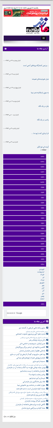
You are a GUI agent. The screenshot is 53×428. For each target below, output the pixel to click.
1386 (42, 254)
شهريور (41, 282)
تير (43, 277)
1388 (42, 243)
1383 (42, 304)
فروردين (41, 269)
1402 (42, 171)
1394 (42, 213)
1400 (42, 182)
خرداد (42, 274)
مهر (43, 285)
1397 (42, 197)
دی (43, 293)
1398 (42, 192)
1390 (42, 233)
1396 (42, 202)
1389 (42, 238)
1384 (42, 264)
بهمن (42, 296)
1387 (42, 248)
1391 (42, 228)
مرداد (42, 280)
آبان (43, 288)
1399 (42, 187)
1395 (42, 207)
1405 (42, 156)
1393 (42, 218)
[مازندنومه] (37, 25)
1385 (42, 259)
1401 (42, 177)
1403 (42, 166)
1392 (42, 223)
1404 (42, 161)
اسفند (42, 298)
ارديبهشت (40, 271)
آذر (43, 290)
